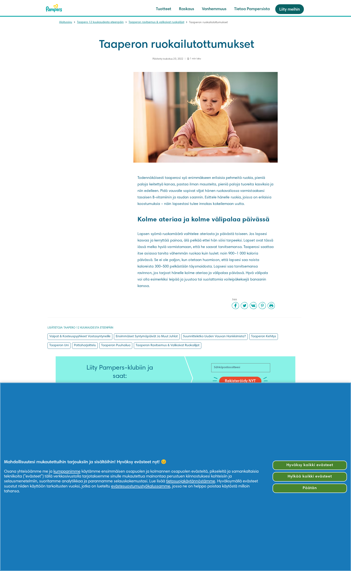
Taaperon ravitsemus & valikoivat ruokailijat (156, 22)
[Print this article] (271, 305)
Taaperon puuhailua (115, 345)
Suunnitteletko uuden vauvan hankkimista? (214, 336)
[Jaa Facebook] (235, 305)
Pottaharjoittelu (85, 345)
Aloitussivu (65, 22)
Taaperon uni (59, 345)
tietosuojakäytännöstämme (190, 481)
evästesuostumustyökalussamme (140, 486)
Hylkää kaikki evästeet (310, 477)
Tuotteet (163, 9)
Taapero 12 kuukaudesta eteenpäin (100, 22)
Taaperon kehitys (263, 336)
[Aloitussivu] (54, 8)
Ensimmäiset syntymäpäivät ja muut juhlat (147, 336)
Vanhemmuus (214, 9)
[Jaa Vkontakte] (253, 305)
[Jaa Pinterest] (262, 305)
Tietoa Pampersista (252, 9)
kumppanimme (66, 472)
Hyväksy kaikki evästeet (309, 465)
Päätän (310, 488)
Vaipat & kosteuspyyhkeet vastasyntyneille (79, 336)
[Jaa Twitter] (244, 305)
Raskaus (186, 9)
